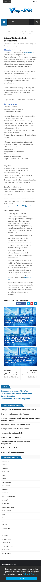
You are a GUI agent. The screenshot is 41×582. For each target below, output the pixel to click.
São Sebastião (6, 539)
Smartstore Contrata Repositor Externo (15, 424)
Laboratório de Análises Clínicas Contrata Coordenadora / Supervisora (20, 321)
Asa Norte (5, 461)
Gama (4, 475)
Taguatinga (6, 542)
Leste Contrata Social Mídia (11, 437)
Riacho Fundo (6, 511)
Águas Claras (6, 553)
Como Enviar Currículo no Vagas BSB (15, 399)
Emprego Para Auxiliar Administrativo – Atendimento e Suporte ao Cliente (20, 419)
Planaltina (5, 504)
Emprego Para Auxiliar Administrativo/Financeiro (18, 410)
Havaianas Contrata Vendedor (12, 433)
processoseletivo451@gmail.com (21, 206)
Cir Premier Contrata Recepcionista (14, 448)
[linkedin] (37, 2)
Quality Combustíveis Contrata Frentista (15, 429)
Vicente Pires (6, 550)
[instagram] (34, 2)
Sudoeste (5, 535)
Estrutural (5, 471)
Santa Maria (6, 528)
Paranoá (5, 500)
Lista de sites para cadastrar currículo (16, 393)
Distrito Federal (13, 32)
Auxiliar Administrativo (12, 335)
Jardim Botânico (7, 482)
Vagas (6, 34)
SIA (3, 518)
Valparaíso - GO (7, 546)
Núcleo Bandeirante (8, 496)
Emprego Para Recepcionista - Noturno (15, 414)
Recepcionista (29, 32)
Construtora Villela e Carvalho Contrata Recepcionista (15, 443)
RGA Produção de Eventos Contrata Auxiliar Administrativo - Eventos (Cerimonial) (18, 340)
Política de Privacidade (31, 574)
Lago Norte (6, 486)
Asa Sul (8, 357)
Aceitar (21, 578)
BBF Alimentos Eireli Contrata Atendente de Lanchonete (19, 361)
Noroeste (5, 493)
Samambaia (5, 525)
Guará (4, 479)
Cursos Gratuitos (8, 396)
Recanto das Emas (8, 507)
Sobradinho (6, 532)
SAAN (3, 514)
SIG (3, 521)
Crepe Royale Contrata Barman (12, 452)
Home (6, 32)
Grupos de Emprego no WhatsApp (14, 391)
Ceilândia (5, 468)
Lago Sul (21, 32)
